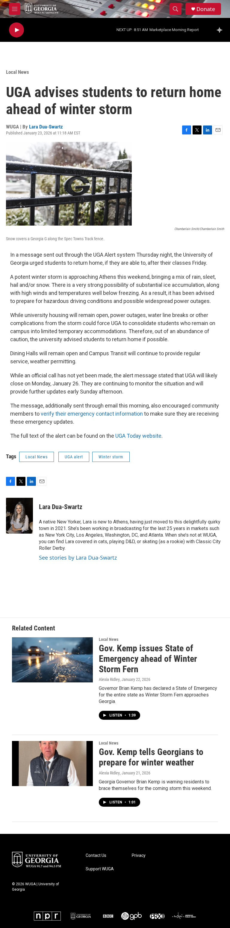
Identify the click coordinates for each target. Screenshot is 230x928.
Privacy (139, 855)
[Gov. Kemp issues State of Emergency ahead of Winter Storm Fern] (52, 659)
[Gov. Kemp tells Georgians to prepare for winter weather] (52, 763)
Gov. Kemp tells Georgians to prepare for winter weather (151, 757)
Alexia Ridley (109, 679)
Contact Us (96, 855)
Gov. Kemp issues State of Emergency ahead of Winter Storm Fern (148, 658)
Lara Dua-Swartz (46, 127)
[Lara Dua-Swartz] (19, 516)
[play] (16, 30)
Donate (205, 9)
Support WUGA (100, 869)
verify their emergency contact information (92, 414)
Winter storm (111, 456)
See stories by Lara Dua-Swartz (78, 557)
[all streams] (221, 30)
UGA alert (74, 456)
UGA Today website (138, 436)
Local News (17, 72)
